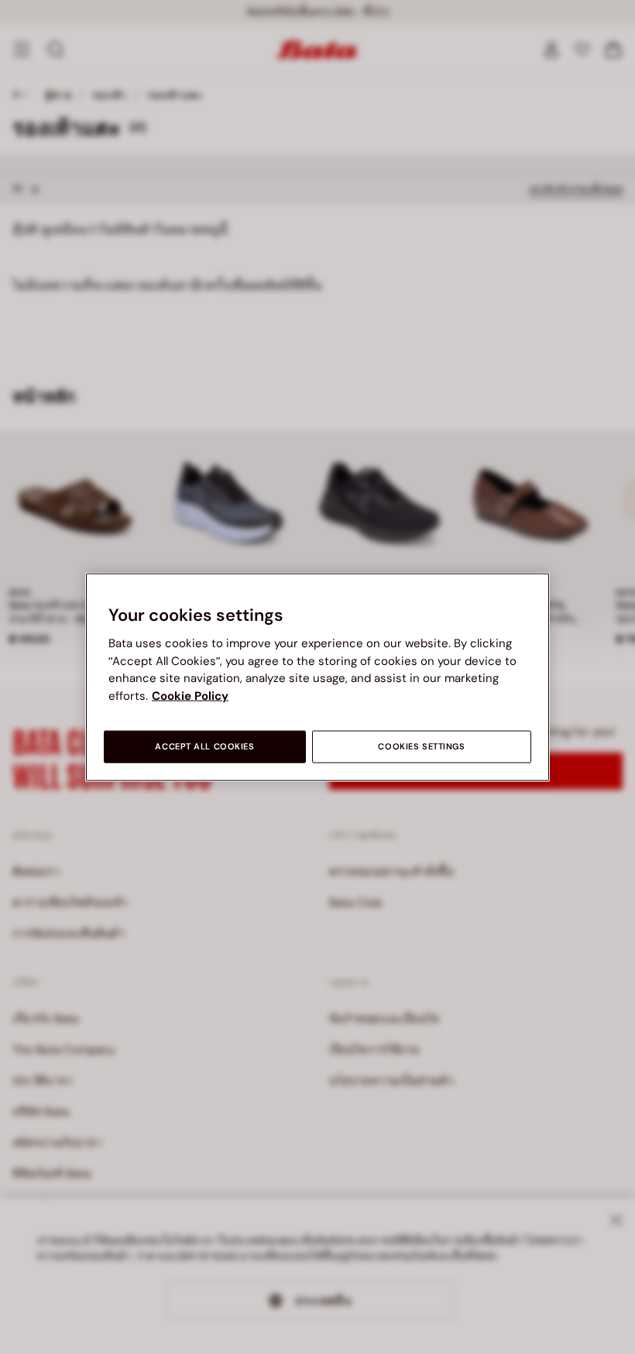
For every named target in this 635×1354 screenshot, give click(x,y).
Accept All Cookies (204, 746)
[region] (317, 677)
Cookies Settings (421, 746)
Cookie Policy (190, 695)
